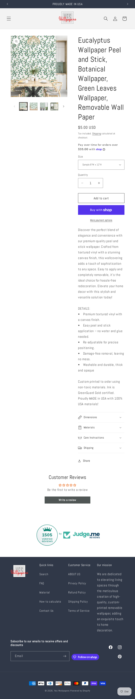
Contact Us (46, 611)
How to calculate (50, 601)
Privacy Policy (77, 583)
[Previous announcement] (7, 4)
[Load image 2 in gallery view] (34, 106)
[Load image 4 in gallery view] (54, 106)
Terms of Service (79, 611)
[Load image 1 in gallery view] (23, 106)
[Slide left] (14, 106)
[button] (9, 18)
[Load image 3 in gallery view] (44, 106)
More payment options (101, 220)
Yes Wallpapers (62, 690)
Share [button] (86, 461)
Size (80, 156)
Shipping (96, 133)
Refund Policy (77, 592)
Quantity (83, 175)
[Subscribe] (64, 656)
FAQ (41, 583)
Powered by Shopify (80, 690)
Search (43, 574)
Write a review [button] (67, 500)
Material (44, 592)
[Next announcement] (127, 4)
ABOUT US (74, 574)
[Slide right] (64, 106)
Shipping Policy (78, 601)
